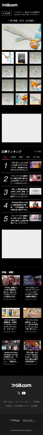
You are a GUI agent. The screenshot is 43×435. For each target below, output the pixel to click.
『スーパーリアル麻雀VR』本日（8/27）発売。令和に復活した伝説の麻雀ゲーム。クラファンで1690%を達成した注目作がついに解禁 (20, 219)
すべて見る (37, 151)
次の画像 (29, 20)
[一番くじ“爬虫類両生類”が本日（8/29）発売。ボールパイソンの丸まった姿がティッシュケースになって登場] (35, 191)
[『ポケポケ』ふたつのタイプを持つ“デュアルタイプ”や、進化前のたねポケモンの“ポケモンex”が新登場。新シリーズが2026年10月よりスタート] (35, 164)
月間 (27, 157)
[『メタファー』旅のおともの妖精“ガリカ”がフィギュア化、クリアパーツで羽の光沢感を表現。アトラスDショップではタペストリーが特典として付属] (8, 58)
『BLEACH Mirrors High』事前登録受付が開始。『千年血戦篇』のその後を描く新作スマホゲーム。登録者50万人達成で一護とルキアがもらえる (20, 206)
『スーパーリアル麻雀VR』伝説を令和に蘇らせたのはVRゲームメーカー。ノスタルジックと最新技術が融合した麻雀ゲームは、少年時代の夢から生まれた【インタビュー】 (19, 179)
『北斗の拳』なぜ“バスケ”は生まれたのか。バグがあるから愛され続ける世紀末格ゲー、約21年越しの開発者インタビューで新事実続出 (31, 356)
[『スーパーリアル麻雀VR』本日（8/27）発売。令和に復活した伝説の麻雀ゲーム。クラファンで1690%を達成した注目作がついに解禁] (35, 218)
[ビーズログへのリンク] (29, 420)
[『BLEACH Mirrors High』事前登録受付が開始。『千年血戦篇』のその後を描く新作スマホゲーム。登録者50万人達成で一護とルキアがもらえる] (35, 204)
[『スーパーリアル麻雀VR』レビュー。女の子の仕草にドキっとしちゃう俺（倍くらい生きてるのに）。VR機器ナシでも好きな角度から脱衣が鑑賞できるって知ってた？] (32, 313)
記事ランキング (12, 151)
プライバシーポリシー (23, 401)
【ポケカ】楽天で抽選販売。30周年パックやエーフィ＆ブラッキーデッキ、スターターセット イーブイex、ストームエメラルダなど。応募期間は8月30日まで (10, 324)
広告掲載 (34, 406)
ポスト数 (36, 157)
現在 (5, 157)
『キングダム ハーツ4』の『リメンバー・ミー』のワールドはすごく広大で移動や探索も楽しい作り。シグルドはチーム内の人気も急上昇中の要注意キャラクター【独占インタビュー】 (32, 292)
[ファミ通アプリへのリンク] (14, 420)
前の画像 (13, 20)
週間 (20, 157)
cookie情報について (21, 406)
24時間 (13, 157)
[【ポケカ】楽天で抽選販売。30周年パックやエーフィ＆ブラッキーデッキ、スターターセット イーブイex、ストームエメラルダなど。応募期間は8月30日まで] (11, 313)
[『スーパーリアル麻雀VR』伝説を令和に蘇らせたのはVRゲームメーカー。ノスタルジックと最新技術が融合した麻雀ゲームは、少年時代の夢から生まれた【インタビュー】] (35, 178)
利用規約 (36, 401)
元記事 (7, 13)
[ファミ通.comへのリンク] (9, 5)
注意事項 (9, 406)
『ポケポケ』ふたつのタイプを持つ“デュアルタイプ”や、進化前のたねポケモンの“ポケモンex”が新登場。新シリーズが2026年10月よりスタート (19, 166)
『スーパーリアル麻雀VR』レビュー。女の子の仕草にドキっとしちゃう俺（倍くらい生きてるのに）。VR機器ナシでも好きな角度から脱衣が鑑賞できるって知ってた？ (32, 324)
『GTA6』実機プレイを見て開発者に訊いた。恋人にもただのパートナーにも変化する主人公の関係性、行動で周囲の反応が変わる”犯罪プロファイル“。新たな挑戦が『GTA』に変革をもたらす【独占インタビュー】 (11, 292)
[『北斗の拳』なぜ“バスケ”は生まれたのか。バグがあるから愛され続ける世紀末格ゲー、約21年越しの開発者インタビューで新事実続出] (32, 345)
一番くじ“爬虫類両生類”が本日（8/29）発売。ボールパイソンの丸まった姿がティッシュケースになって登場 (19, 193)
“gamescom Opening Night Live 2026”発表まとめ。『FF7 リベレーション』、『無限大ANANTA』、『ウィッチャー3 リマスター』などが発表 (11, 356)
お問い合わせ (8, 401)
